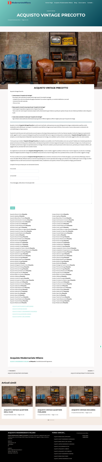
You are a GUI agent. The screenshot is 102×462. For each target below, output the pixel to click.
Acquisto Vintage (51, 10)
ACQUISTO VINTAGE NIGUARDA (83, 410)
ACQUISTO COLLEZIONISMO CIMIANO (21, 314)
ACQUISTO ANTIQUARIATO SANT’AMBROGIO (63, 451)
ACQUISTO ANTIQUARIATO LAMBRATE (61, 448)
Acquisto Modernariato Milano (63, 2)
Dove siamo (82, 2)
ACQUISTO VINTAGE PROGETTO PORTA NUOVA (82, 372)
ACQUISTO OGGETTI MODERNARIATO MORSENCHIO (64, 439)
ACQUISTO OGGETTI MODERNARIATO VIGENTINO (63, 453)
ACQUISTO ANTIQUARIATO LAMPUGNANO (22, 306)
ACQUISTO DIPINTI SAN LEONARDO (21, 316)
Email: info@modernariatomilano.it (15, 449)
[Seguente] (98, 402)
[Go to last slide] (4, 402)
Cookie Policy (85, 437)
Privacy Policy (85, 435)
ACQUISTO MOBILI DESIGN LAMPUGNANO (62, 436)
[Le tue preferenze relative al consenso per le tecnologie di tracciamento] (100, 346)
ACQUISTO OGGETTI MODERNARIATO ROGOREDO (24, 311)
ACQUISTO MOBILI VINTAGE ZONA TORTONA (63, 441)
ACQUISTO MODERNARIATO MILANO (19, 361)
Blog (75, 2)
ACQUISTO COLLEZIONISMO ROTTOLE (61, 446)
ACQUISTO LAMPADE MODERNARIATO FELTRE (63, 458)
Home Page (49, 2)
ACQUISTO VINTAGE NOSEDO (19, 309)
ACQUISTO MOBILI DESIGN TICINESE (61, 456)
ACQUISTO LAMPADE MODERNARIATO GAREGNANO (64, 444)
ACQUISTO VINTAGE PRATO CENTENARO (18, 372)
